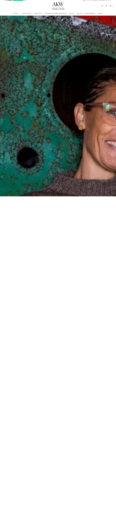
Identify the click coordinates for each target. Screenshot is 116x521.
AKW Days (38, 13)
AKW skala (26, 13)
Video (100, 13)
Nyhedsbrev (89, 13)
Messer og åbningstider (56, 13)
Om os (79, 13)
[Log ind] (106, 6)
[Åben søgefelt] (102, 6)
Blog (72, 13)
